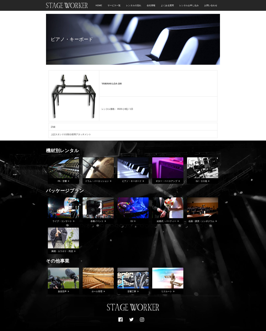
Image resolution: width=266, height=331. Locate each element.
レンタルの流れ (133, 5)
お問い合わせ (210, 5)
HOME (99, 5)
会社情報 (151, 5)
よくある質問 (167, 5)
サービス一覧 (114, 5)
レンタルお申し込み (189, 5)
